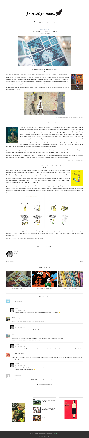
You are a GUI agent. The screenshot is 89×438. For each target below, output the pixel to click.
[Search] (82, 2)
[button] (8, 281)
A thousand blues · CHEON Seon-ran (48, 401)
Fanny (13, 334)
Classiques (41, 1)
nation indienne (23, 1)
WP (58, 433)
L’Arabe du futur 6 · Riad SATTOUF (18, 288)
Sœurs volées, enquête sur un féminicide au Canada (48, 409)
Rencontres (32, 1)
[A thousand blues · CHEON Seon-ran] (37, 402)
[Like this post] (49, 246)
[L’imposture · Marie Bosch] (44, 279)
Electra (16, 251)
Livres (14, 1)
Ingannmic (14, 374)
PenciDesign (54, 433)
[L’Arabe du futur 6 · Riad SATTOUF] (18, 279)
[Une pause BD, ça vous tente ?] (70, 279)
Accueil (8, 1)
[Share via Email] (50, 246)
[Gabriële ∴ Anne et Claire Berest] (37, 418)
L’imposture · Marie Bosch (44, 288)
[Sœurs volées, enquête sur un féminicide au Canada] (37, 410)
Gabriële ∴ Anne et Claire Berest (48, 416)
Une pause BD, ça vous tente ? (70, 288)
